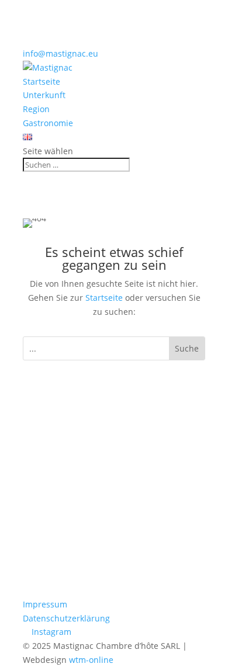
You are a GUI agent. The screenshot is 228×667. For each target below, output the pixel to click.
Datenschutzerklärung (66, 618)
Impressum (45, 604)
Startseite (41, 81)
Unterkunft (44, 94)
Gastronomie (48, 122)
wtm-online (91, 659)
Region (36, 108)
